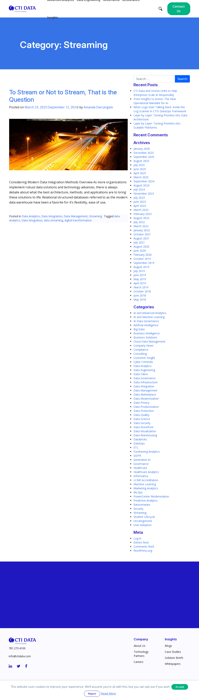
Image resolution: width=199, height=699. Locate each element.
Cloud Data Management (149, 341)
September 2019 (144, 263)
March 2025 (141, 177)
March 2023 (141, 210)
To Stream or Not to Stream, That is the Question (63, 95)
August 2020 (141, 246)
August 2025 (141, 161)
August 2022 (141, 218)
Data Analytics (31, 216)
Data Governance (145, 378)
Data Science (142, 419)
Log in (137, 538)
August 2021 (141, 238)
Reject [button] (92, 693)
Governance (141, 464)
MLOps (138, 492)
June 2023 (140, 201)
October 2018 (142, 291)
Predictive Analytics (146, 500)
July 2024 (139, 189)
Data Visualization (145, 431)
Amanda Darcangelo (98, 107)
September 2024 (144, 181)
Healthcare (140, 468)
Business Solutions (145, 337)
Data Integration (51, 216)
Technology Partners (141, 654)
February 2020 (143, 254)
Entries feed (141, 542)
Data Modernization (146, 398)
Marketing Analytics (146, 488)
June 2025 (140, 169)
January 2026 (142, 148)
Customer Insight (144, 358)
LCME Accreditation (146, 480)
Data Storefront (144, 427)
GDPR (137, 455)
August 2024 (141, 185)
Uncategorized (143, 521)
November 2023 (144, 193)
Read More (108, 693)
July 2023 (139, 197)
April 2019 (140, 283)
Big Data (139, 329)
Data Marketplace (145, 394)
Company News (144, 345)
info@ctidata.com (20, 656)
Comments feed (144, 546)
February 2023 (143, 214)
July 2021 (139, 242)
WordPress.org (143, 550)
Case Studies (173, 652)
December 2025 (144, 153)
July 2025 (139, 165)
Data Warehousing (145, 435)
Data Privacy (141, 402)
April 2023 (140, 206)
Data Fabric (141, 374)
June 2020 (140, 250)
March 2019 (141, 287)
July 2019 (139, 271)
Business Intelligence (147, 333)
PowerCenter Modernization (151, 496)
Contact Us (179, 8)
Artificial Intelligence (146, 325)
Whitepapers (173, 664)
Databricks (140, 439)
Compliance (141, 349)
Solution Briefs (174, 658)
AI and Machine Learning (149, 317)
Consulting (140, 354)
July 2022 (139, 222)
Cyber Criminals (143, 362)
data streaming (53, 220)
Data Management (76, 216)
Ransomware (142, 504)
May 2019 (140, 279)
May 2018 (140, 299)
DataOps (139, 443)
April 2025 (140, 173)
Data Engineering (144, 370)
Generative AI (142, 460)
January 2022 (142, 230)
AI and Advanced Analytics (150, 313)
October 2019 (142, 259)
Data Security (142, 423)
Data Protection (144, 411)
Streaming (95, 216)
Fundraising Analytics (147, 451)
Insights (52, 17)
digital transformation (78, 220)
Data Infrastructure (146, 382)
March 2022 (141, 226)
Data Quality (141, 415)
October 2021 (142, 234)
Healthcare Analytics (146, 472)
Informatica (141, 476)
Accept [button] (179, 687)
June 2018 (140, 295)
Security (138, 508)
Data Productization (146, 407)
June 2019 (140, 275)
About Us (139, 646)
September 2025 (144, 157)
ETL (136, 447)
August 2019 (141, 267)
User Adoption (143, 525)
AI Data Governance (146, 321)
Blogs (168, 646)
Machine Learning (145, 484)
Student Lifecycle (144, 517)
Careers (138, 662)
